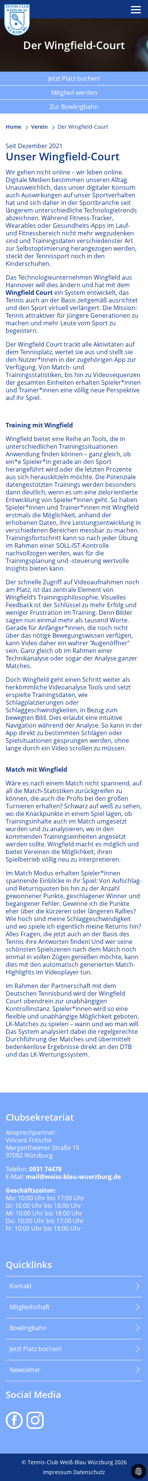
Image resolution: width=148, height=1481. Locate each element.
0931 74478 (45, 1169)
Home (13, 126)
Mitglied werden (74, 92)
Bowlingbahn (28, 1328)
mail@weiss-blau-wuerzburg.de (73, 1176)
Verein (39, 126)
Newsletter (25, 1370)
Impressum (58, 1472)
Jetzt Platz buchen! (74, 78)
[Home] (17, 20)
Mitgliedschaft (29, 1307)
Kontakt (20, 1286)
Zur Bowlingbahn (74, 106)
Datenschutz (89, 1472)
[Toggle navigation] (136, 9)
